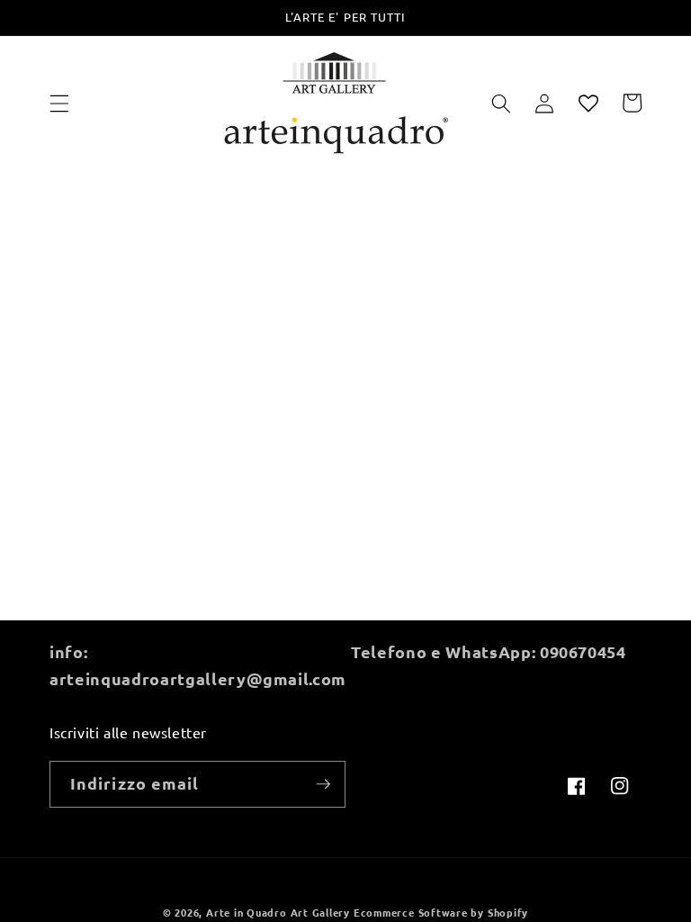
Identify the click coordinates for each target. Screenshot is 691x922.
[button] (59, 102)
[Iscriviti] (323, 784)
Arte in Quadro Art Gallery (278, 912)
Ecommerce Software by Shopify (441, 912)
